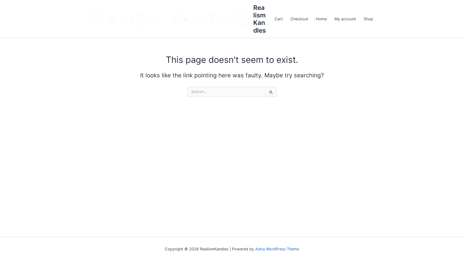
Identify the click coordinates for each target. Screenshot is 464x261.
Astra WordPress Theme (277, 248)
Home (321, 18)
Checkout (299, 18)
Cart (279, 18)
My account (345, 18)
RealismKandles (259, 19)
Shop (368, 18)
